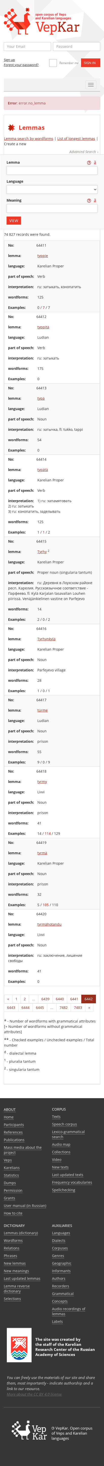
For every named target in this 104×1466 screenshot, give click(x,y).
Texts (56, 1116)
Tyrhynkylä (46, 638)
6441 (74, 998)
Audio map (61, 1144)
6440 (60, 998)
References (13, 1132)
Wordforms (13, 1240)
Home (9, 1117)
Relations (11, 1248)
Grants (9, 1198)
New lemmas (15, 1263)
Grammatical (63, 1293)
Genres (58, 1255)
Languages (61, 1232)
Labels (57, 1321)
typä (41, 398)
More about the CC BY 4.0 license (34, 1394)
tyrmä (42, 853)
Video (56, 1159)
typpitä (43, 327)
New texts (60, 1167)
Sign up (9, 59)
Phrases (10, 1255)
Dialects (58, 1240)
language (15, 181)
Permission (13, 1190)
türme (42, 710)
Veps (8, 1160)
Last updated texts (67, 1174)
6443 (11, 1007)
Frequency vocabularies (72, 1182)
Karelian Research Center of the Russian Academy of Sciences (65, 1349)
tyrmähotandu (49, 924)
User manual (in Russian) (25, 1205)
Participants (14, 1124)
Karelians (12, 1167)
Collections (61, 1152)
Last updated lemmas (22, 1278)
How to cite (13, 1213)
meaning (14, 200)
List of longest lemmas (76, 138)
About (10, 1109)
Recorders (60, 1286)
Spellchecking (63, 1189)
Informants (61, 1270)
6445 (40, 1007)
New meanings (16, 1270)
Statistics (11, 1175)
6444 (25, 1007)
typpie (42, 255)
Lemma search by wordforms (28, 138)
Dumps (10, 1182)
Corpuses (60, 1248)
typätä (42, 469)
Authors (58, 1278)
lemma (14, 162)
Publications (14, 1139)
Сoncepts (60, 1301)
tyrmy (42, 781)
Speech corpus (64, 1124)
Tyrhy (42, 551)
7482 (64, 1007)
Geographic (61, 1263)
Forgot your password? (21, 64)
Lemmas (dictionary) (21, 1232)
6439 (45, 998)
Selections (12, 1298)
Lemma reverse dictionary (17, 1288)
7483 (78, 1007)
